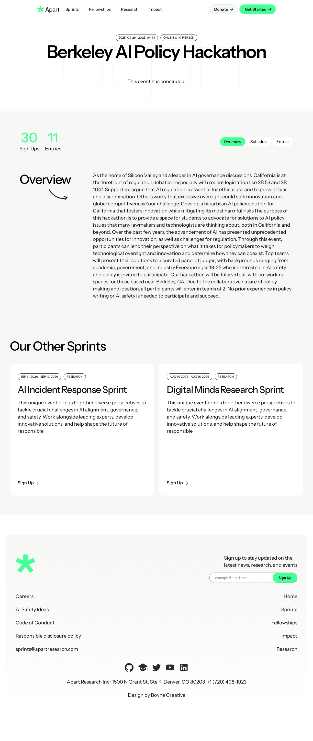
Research (287, 649)
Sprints (289, 609)
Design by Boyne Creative (156, 695)
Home (290, 596)
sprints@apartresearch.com (47, 649)
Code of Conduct (35, 623)
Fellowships (284, 623)
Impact (289, 636)
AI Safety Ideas (32, 609)
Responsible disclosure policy (48, 636)
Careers (25, 596)
